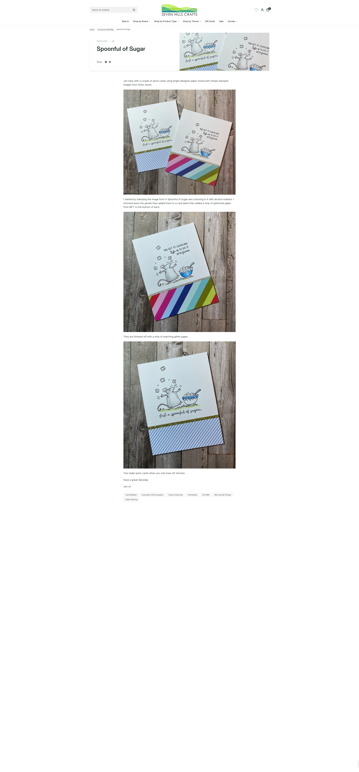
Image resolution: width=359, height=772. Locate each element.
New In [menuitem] (125, 21)
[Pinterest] (110, 62)
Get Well (205, 495)
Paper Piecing (131, 499)
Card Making (131, 495)
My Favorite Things (223, 495)
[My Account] (262, 9)
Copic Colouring (175, 495)
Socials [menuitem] (231, 21)
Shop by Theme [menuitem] (191, 21)
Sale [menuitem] (221, 21)
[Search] (133, 10)
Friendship (192, 495)
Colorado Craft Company (152, 495)
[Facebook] (106, 62)
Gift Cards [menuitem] (210, 21)
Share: (100, 62)
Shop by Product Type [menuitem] (165, 21)
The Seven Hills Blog (105, 29)
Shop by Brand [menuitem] (140, 21)
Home (92, 29)
